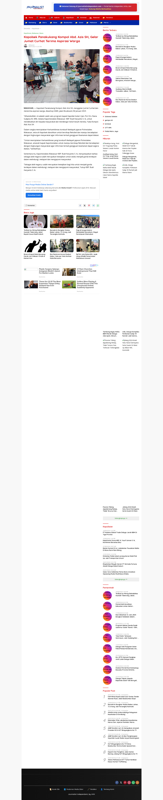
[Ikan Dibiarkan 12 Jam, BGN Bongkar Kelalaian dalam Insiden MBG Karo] (107, 616)
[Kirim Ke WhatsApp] (98, 205)
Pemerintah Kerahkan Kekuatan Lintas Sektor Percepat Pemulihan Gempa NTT (126, 605)
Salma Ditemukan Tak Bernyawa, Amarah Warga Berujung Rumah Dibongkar (126, 79)
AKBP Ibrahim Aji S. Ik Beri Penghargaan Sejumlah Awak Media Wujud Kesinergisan (123, 737)
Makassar (35, 33)
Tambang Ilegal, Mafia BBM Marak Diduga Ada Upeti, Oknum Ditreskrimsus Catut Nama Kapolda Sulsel (111, 334)
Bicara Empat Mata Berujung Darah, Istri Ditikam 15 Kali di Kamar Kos (34, 256)
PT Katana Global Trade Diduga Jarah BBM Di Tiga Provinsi (120, 533)
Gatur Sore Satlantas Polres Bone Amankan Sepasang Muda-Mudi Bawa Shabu (119, 573)
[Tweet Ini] (84, 205)
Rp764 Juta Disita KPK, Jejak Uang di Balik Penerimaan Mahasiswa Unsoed (86, 256)
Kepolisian (27, 33)
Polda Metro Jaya (111, 131)
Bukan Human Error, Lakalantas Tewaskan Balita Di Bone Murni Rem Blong (121, 549)
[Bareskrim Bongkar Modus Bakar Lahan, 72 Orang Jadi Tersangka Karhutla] (62, 221)
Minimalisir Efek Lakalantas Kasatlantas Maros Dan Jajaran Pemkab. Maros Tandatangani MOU (122, 721)
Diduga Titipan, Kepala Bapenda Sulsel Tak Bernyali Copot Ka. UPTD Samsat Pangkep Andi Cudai (126, 679)
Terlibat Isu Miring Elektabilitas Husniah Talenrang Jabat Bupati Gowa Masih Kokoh (35, 232)
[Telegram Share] (93, 205)
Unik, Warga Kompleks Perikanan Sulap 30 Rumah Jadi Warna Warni (130, 334)
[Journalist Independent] (36, 8)
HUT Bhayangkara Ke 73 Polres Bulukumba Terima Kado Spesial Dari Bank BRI (121, 745)
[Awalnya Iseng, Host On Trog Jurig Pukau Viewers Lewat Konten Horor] (111, 147)
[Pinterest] (125, 783)
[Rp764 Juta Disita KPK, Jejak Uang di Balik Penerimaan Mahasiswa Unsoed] (88, 245)
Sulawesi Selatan (111, 117)
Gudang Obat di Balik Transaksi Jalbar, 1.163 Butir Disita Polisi (126, 90)
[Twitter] (121, 783)
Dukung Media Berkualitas (100, 9)
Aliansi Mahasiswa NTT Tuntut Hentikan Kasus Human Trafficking (122, 761)
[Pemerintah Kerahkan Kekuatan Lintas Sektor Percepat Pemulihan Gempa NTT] (107, 606)
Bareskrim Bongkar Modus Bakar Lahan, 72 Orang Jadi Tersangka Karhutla (60, 232)
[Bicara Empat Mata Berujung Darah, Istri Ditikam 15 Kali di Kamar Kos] (35, 245)
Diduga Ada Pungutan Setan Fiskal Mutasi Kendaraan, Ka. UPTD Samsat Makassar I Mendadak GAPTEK (126, 648)
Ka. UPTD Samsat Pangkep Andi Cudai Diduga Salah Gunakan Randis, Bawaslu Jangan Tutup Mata (126, 658)
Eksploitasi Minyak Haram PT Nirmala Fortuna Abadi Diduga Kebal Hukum (120, 565)
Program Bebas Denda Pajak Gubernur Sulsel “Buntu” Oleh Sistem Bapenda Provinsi (126, 626)
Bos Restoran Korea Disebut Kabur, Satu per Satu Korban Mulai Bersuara (60, 256)
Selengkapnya (120, 518)
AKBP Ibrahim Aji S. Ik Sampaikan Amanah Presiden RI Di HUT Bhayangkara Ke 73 (123, 729)
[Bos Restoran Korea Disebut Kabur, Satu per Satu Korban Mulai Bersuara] (62, 245)
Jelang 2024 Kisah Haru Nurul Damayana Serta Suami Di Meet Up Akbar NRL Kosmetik (130, 509)
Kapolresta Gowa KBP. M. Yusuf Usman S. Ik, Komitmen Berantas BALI (119, 541)
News (41, 33)
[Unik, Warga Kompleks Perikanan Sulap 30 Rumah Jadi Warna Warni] (130, 247)
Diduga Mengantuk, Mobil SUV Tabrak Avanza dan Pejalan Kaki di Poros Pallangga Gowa (129, 159)
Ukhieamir (31, 45)
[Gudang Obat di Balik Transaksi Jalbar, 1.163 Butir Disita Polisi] (107, 91)
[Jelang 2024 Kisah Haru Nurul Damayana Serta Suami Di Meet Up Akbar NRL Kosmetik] (130, 422)
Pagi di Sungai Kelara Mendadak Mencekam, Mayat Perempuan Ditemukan (87, 232)
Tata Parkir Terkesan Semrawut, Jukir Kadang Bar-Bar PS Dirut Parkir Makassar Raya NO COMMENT (127, 637)
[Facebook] (117, 783)
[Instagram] (129, 783)
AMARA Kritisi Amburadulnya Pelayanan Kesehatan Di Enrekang (122, 713)
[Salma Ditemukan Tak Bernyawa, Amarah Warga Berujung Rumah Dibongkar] (107, 80)
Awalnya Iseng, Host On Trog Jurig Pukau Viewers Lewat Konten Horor (111, 156)
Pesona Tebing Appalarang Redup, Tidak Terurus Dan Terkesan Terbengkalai (110, 509)
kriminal (108, 124)
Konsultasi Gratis (34, 195)
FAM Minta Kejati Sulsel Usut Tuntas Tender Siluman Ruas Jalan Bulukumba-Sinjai (123, 698)
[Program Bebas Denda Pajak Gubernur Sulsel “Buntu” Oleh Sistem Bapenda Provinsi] (107, 627)
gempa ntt (109, 120)
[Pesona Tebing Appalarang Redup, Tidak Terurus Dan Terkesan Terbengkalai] (111, 422)
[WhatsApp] (133, 783)
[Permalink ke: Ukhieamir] (26, 46)
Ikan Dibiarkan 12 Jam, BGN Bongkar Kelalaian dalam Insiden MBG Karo (126, 616)
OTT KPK (108, 128)
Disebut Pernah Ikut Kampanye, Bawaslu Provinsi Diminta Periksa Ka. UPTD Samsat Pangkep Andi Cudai (127, 669)
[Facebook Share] (80, 205)
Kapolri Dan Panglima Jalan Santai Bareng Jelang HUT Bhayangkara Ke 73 (122, 753)
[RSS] (137, 783)
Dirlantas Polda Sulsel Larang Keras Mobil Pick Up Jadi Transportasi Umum (120, 557)
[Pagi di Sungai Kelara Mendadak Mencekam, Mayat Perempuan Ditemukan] (88, 221)
